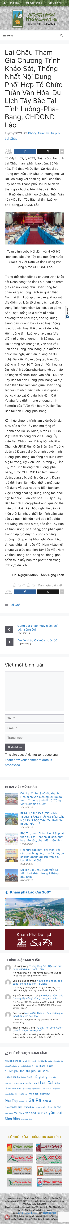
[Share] (25, 151)
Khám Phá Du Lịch (34, 934)
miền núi (56, 1089)
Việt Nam (19, 1113)
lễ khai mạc (37, 1089)
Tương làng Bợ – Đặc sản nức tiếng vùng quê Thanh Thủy (37, 968)
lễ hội (57, 1083)
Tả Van (57, 1107)
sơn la (47, 1101)
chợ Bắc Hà (42, 1061)
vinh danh (9, 1113)
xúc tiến (42, 1113)
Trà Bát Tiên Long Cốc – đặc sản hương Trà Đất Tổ (38, 1029)
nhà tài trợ (23, 1094)
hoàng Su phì (26, 1077)
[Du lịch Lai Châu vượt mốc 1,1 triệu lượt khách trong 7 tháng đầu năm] (11, 876)
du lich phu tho (14, 1071)
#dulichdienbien (13, 1061)
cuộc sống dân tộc (55, 1061)
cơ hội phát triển (27, 1066)
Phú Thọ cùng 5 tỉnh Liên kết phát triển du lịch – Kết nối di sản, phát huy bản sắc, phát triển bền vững (42, 837)
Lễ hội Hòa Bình (13, 1088)
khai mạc (8, 1083)
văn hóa (30, 1113)
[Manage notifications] (7, 1217)
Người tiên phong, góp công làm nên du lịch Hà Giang (37, 982)
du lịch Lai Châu (37, 1071)
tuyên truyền (41, 1107)
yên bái (55, 1112)
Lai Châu (16, 605)
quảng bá (23, 1101)
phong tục (45, 1093)
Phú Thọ (11, 1101)
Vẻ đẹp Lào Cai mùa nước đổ (37, 640)
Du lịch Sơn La (12, 1077)
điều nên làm (26, 1119)
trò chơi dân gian (13, 1107)
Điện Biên (12, 1119)
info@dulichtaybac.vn (27, 1213)
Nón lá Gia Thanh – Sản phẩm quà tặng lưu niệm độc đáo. (38, 1014)
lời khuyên (47, 1089)
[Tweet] (48, 151)
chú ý (34, 1061)
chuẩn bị (26, 1061)
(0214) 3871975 (49, 1213)
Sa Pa (35, 1100)
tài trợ (49, 1107)
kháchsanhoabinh (23, 1083)
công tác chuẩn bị (12, 1066)
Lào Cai (46, 1082)
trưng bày (29, 1107)
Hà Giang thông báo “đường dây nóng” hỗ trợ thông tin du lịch (38, 997)
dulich (50, 1066)
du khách (40, 1066)
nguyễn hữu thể (11, 1094)
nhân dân (34, 1093)
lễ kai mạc (27, 1089)
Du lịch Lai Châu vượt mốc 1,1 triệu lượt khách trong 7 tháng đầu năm (39, 873)
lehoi (36, 1083)
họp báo (52, 1077)
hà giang (40, 1076)
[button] (61, 35)
